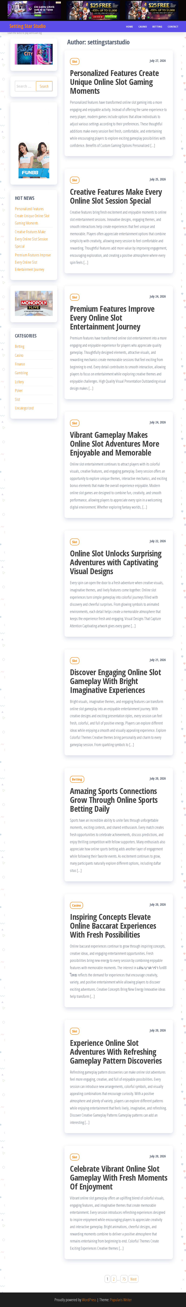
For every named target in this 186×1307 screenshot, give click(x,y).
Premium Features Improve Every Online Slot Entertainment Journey (112, 317)
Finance (20, 364)
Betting (157, 26)
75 (124, 1279)
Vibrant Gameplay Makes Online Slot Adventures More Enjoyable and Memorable (114, 443)
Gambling (21, 372)
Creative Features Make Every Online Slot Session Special (116, 196)
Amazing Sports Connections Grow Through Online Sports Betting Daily (113, 799)
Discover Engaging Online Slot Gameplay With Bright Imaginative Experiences (115, 680)
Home (129, 26)
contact (173, 26)
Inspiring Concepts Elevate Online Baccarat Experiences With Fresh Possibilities (113, 925)
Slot (74, 61)
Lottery (19, 381)
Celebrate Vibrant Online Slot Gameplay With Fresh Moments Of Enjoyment (118, 1177)
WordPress (89, 1299)
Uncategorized (24, 408)
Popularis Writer (121, 1299)
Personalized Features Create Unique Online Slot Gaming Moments (114, 81)
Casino (142, 26)
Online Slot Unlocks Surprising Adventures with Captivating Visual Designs (115, 562)
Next (133, 1279)
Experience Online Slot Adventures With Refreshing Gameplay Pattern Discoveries (116, 1051)
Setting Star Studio (27, 25)
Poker (19, 390)
